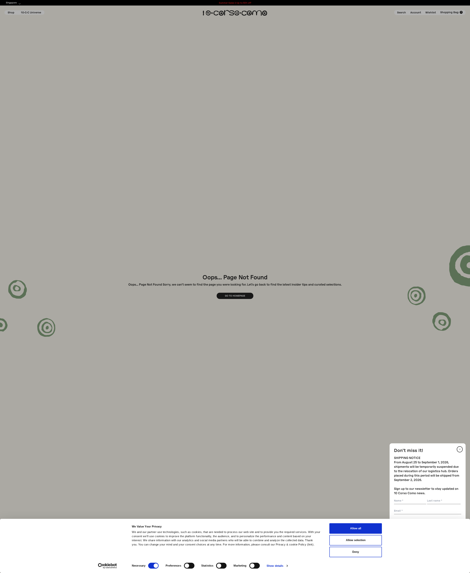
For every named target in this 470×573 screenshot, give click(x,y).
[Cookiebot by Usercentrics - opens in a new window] (107, 566)
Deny (355, 551)
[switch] (189, 566)
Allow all (355, 528)
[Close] (460, 449)
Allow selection (356, 540)
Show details (275, 565)
